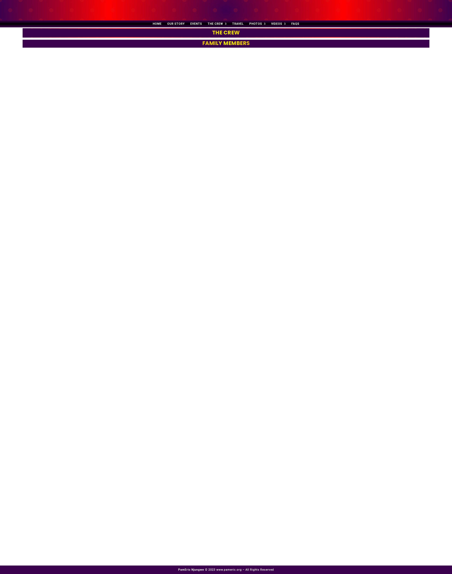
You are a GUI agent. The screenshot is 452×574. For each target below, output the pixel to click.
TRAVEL (238, 24)
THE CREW (215, 24)
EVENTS (196, 24)
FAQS (295, 24)
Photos (255, 24)
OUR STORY (176, 24)
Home (157, 24)
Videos (276, 24)
